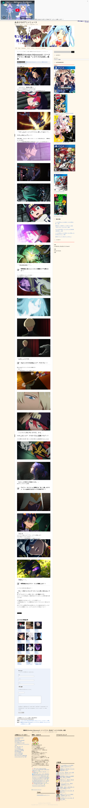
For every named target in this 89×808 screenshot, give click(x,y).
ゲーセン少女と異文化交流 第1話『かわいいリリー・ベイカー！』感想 (34, 720)
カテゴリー (56, 58)
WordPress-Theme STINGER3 (44, 803)
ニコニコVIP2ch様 (19, 753)
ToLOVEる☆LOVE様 (19, 750)
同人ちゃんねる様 (18, 754)
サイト (19, 682)
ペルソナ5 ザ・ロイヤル (59, 172)
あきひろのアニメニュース (26, 22)
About (19, 48)
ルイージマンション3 (58, 216)
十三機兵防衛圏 (57, 93)
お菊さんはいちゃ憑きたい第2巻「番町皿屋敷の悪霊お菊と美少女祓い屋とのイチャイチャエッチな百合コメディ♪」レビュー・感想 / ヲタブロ (40, 775)
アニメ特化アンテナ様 (19, 742)
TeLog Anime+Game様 (19, 740)
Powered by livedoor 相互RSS (38, 785)
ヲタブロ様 (17, 739)
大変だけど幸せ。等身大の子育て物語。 (40, 768)
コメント (19, 695)
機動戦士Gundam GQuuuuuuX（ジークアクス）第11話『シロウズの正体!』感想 (44, 730)
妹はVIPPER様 (18, 751)
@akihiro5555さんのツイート (43, 795)
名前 (19, 674)
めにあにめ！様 (18, 741)
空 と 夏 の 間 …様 (19, 746)
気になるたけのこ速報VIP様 (21, 755)
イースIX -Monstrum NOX (59, 191)
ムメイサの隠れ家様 (19, 749)
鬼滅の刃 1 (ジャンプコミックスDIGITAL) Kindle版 (63, 113)
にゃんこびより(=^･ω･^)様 (20, 756)
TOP (16, 48)
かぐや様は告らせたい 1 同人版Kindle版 (61, 142)
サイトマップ (38, 48)
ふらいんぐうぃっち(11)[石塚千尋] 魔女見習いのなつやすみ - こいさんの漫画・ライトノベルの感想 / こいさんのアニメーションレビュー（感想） (40, 778)
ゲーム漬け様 (17, 747)
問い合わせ (44, 48)
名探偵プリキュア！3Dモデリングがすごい (63, 236)
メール (19, 678)
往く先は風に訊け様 (19, 737)
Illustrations (24, 48)
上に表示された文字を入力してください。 (25, 689)
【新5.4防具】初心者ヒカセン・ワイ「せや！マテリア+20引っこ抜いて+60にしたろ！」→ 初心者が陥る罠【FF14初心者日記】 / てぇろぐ (40, 781)
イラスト (28, 48)
